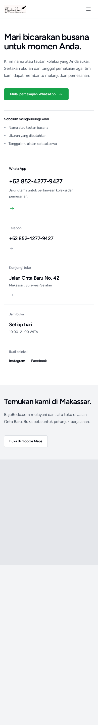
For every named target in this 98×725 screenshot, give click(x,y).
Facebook (39, 361)
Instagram (17, 361)
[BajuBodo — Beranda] (15, 9)
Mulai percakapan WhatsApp (33, 94)
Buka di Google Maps (25, 441)
